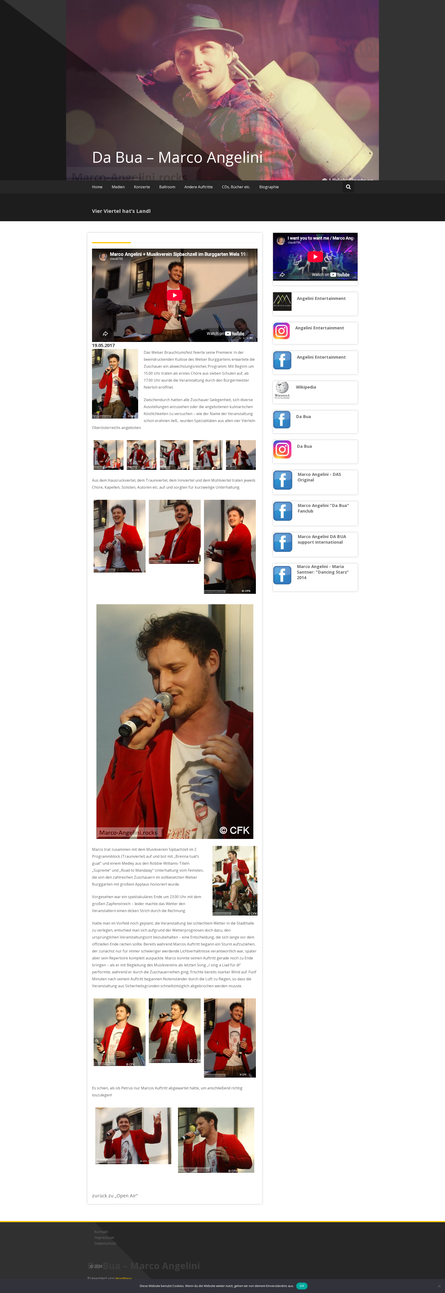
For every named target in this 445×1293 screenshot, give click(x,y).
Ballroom (167, 186)
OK (302, 1286)
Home (97, 186)
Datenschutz (105, 1243)
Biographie (269, 186)
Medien (118, 186)
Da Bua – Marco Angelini (177, 157)
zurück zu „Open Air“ (115, 1195)
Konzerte (142, 186)
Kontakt (101, 1231)
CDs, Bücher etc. (236, 186)
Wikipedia (306, 387)
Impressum (104, 1237)
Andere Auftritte (198, 186)
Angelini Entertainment (321, 357)
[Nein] (439, 1286)
